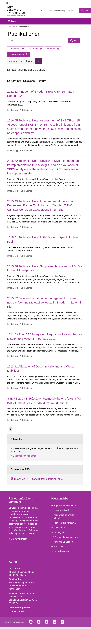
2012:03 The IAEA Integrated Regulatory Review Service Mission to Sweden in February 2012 (44, 336)
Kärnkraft (51, 49)
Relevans (29, 80)
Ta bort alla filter (16, 54)
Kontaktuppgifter (18, 611)
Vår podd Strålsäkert (63, 542)
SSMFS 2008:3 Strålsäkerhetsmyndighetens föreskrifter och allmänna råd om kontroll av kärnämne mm (44, 400)
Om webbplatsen (61, 551)
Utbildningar (59, 527)
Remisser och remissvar (64, 523)
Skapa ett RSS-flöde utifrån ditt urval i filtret (38, 478)
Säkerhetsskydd (61, 510)
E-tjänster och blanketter (24, 456)
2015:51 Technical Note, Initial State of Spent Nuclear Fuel (42, 239)
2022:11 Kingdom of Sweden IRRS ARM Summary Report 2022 (40, 93)
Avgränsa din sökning (20, 61)
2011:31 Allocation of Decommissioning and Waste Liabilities (40, 368)
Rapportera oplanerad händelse (63, 516)
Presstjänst (58, 546)
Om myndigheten (19, 539)
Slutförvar (34, 49)
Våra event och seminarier (65, 537)
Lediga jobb (58, 532)
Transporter (15, 49)
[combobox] (65, 10)
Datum (42, 80)
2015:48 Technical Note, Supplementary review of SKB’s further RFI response (44, 268)
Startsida (11, 27)
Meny (14, 21)
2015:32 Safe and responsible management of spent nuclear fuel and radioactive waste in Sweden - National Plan (44, 302)
